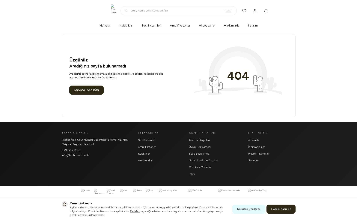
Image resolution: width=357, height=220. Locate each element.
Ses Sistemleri (151, 25)
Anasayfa (254, 140)
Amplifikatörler (180, 25)
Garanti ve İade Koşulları (204, 160)
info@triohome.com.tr (75, 155)
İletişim (253, 25)
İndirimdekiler (256, 147)
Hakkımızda (231, 25)
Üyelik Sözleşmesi (200, 147)
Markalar (105, 25)
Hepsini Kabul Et (281, 209)
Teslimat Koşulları (199, 140)
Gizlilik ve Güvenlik (200, 167)
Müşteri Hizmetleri (259, 153)
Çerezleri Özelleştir (248, 209)
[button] (178, 10)
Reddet (135, 211)
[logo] (113, 11)
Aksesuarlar (207, 25)
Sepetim (253, 160)
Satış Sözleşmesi (199, 153)
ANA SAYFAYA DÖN (86, 90)
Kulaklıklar (126, 25)
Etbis (192, 174)
